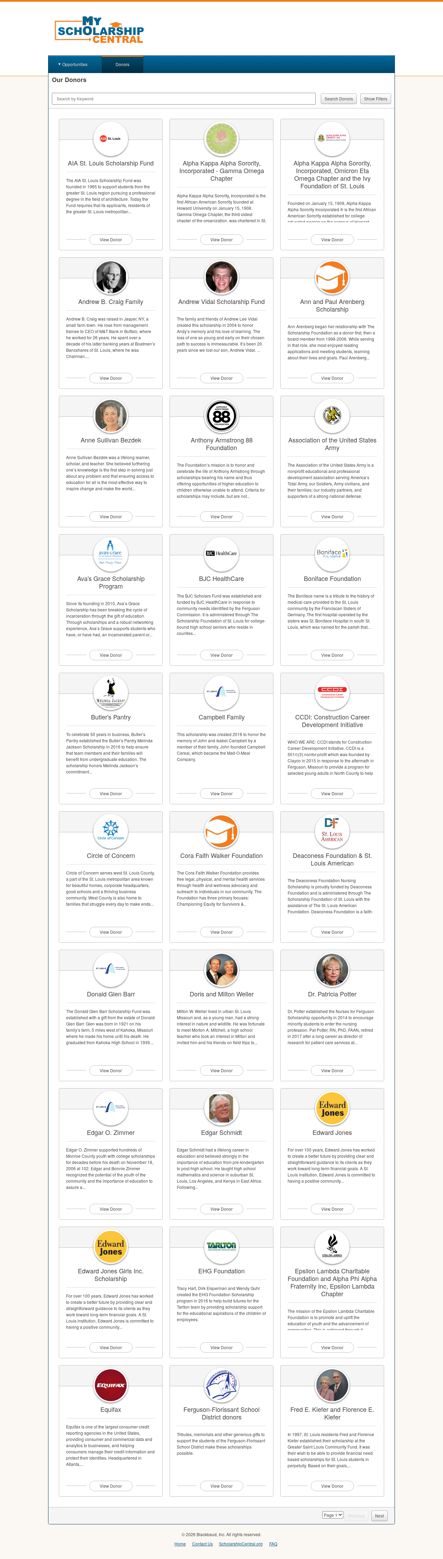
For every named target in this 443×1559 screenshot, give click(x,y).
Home (180, 1544)
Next (379, 1515)
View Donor (111, 239)
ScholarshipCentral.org (241, 1544)
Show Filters (375, 98)
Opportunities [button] (75, 64)
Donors (122, 64)
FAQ (273, 1544)
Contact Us (202, 1544)
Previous (356, 1515)
